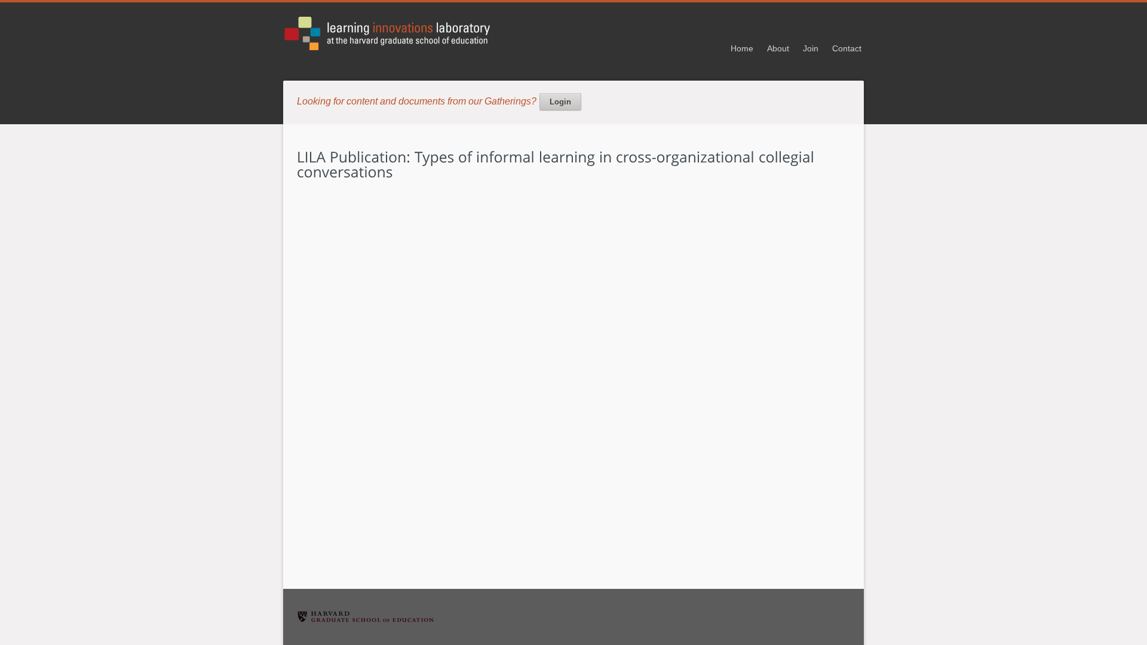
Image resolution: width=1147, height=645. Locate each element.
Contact (846, 48)
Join (810, 48)
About (778, 48)
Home (742, 48)
